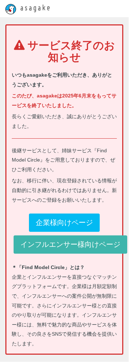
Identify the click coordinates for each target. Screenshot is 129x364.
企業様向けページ (64, 222)
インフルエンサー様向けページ (70, 244)
